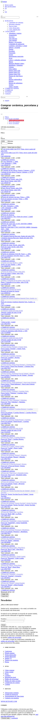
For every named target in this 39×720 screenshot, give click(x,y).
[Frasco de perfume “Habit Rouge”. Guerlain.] (16, 420)
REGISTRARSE (10, 7)
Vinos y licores (13, 86)
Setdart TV (8, 658)
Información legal (10, 677)
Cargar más (5, 594)
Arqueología (13, 35)
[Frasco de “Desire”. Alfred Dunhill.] (13, 583)
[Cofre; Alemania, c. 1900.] (10, 206)
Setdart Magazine (10, 656)
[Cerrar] (1, 137)
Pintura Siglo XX (14, 72)
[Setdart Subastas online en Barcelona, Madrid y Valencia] (4, 1)
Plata (10, 78)
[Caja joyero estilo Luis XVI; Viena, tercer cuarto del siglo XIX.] (19, 151)
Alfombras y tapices (15, 33)
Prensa (7, 662)
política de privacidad (14, 637)
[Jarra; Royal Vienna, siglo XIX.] (11, 179)
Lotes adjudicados (14, 30)
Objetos (11, 67)
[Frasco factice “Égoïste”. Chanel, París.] (14, 347)
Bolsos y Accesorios (15, 42)
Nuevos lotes (13, 26)
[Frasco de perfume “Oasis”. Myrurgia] (13, 482)
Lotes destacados (14, 28)
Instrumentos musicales (16, 56)
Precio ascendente (14, 123)
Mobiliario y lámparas (16, 65)
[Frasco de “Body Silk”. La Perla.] (12, 512)
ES (6, 8)
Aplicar (4, 147)
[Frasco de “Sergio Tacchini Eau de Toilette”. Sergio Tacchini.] (19, 492)
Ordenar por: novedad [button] (12, 119)
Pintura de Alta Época (16, 76)
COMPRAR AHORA (12, 88)
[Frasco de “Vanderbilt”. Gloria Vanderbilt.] (15, 521)
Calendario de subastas (16, 22)
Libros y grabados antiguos (17, 60)
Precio (3, 138)
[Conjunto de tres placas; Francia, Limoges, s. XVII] (17, 170)
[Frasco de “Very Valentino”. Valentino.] (14, 400)
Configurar (14, 718)
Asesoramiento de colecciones (14, 696)
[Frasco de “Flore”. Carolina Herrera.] (13, 437)
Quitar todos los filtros (14, 147)
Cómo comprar (9, 670)
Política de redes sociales (12, 681)
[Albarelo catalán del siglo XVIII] (12, 311)
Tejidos (11, 85)
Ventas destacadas (10, 655)
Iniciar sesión (9, 5)
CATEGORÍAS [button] (10, 31)
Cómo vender (9, 672)
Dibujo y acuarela (14, 47)
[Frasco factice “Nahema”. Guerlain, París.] (15, 391)
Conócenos (8, 651)
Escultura (12, 51)
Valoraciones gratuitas (12, 693)
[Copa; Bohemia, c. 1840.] (9, 161)
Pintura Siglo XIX (14, 70)
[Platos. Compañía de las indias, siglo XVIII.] (15, 280)
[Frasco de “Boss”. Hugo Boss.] (11, 565)
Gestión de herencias (11, 694)
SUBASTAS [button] (9, 21)
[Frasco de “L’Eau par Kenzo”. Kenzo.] (14, 464)
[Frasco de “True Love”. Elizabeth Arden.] (14, 473)
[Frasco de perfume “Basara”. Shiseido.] (14, 455)
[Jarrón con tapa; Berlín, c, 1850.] (12, 263)
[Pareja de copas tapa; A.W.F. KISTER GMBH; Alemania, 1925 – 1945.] (19, 225)
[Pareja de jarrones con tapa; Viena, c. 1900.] (15, 197)
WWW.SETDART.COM (9, 701)
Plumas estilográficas (15, 79)
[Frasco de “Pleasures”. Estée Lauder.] (13, 556)
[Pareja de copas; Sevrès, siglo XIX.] (13, 245)
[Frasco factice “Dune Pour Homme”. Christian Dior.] (18, 364)
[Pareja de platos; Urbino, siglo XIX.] (13, 272)
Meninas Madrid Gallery (16, 63)
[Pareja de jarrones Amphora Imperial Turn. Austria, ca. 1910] (19, 300)
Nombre (3, 619)
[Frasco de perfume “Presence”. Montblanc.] (15, 530)
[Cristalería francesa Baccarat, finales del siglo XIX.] (18, 236)
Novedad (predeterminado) (16, 120)
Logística (8, 675)
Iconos (11, 54)
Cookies (7, 684)
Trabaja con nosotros (11, 660)
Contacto (7, 94)
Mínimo (10, 143)
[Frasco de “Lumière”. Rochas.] (11, 356)
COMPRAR (9, 90)
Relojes (11, 81)
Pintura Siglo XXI (14, 74)
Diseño (11, 49)
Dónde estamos (9, 653)
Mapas (11, 62)
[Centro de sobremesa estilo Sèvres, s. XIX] (15, 329)
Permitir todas (6, 718)
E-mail (3, 621)
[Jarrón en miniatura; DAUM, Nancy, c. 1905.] (16, 254)
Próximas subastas (14, 24)
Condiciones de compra (12, 682)
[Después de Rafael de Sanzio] (11, 289)
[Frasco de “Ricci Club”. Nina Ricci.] (13, 547)
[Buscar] (37, 16)
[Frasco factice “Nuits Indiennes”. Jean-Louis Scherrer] (18, 382)
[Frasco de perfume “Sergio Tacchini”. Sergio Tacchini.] (19, 503)
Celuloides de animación (16, 44)
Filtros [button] (7, 117)
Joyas (10, 58)
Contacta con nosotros (12, 698)
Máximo (10, 141)
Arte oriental (13, 40)
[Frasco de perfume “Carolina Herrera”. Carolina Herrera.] (19, 411)
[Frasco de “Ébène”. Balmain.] (11, 539)
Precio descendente (14, 122)
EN (6, 12)
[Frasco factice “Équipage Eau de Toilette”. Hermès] (17, 373)
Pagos (7, 674)
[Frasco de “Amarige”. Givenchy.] (12, 574)
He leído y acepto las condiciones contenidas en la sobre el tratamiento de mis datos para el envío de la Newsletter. (18, 641)
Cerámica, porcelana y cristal (18, 46)
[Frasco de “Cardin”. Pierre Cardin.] (12, 446)
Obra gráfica (13, 69)
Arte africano (13, 38)
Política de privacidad (11, 679)
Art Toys (11, 37)
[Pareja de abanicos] (7, 215)
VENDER (8, 92)
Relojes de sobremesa (15, 83)
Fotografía (12, 53)
